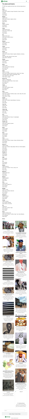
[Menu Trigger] (26, 1)
